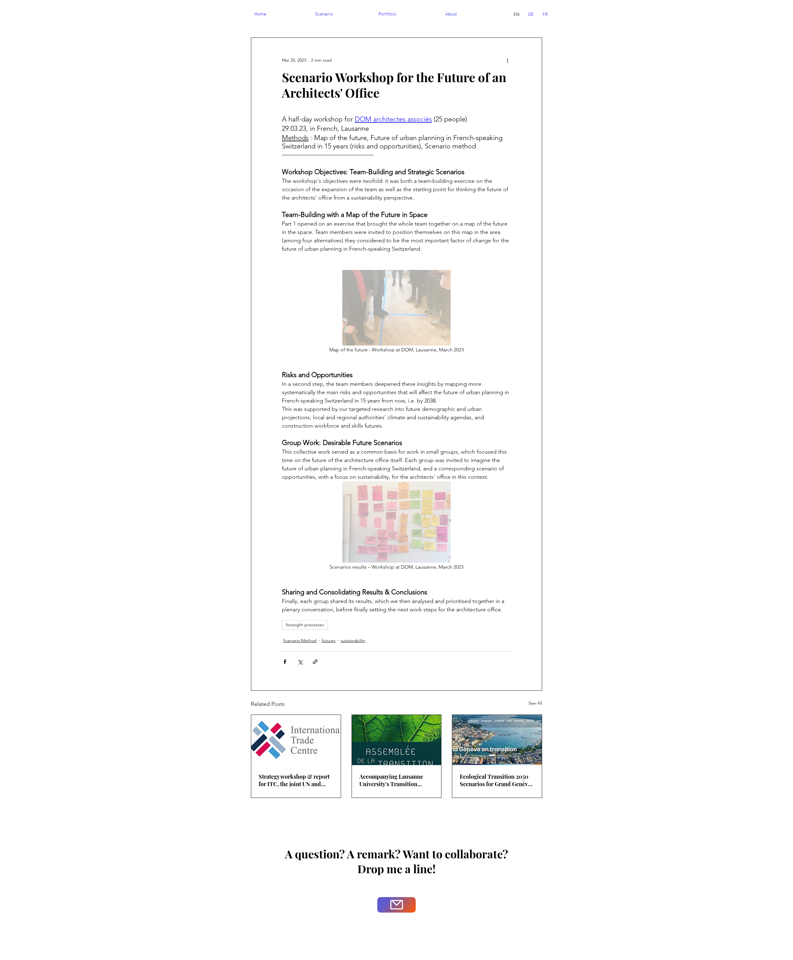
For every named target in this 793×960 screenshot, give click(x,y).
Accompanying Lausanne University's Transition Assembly (391, 780)
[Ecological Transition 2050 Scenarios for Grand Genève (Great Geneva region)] (497, 740)
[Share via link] (315, 662)
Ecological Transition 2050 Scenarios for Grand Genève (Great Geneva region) (495, 780)
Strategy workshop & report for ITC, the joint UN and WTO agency (294, 780)
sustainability (353, 640)
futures (328, 640)
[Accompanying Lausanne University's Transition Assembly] (396, 740)
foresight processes (305, 625)
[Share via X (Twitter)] (300, 662)
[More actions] (507, 60)
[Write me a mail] (396, 905)
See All (535, 703)
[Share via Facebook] (285, 662)
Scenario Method (300, 640)
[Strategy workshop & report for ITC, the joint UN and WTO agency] (296, 740)
